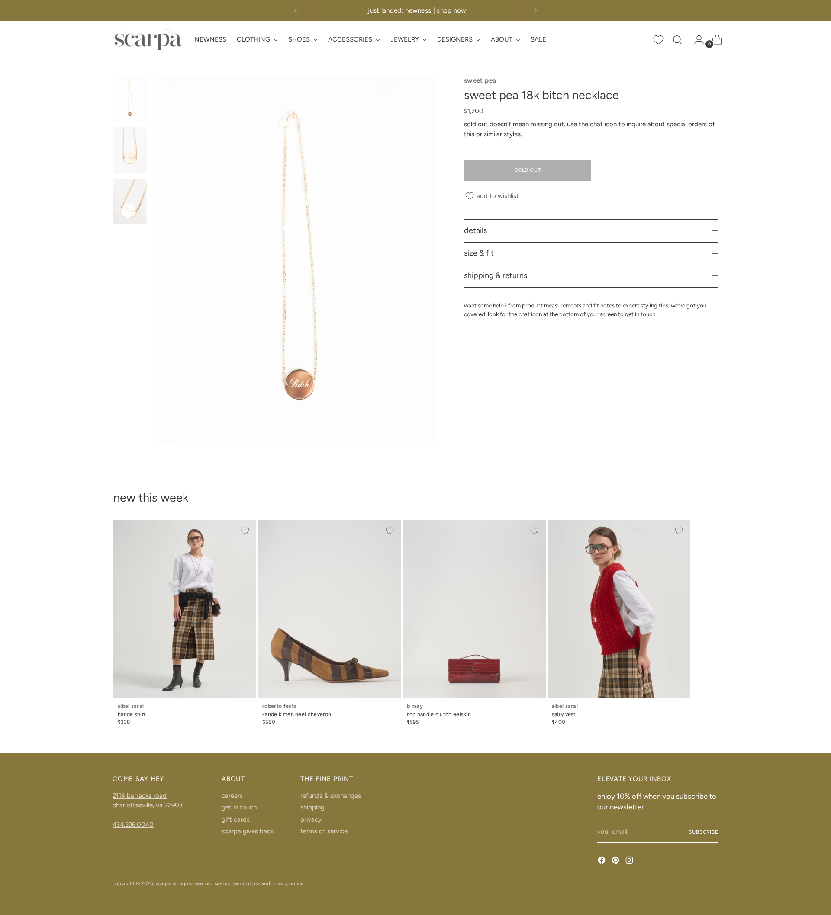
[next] (535, 10)
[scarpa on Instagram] (630, 861)
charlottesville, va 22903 (148, 805)
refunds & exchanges (330, 796)
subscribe (703, 832)
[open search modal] (677, 39)
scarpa (163, 883)
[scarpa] (147, 39)
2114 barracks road (140, 796)
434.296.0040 (133, 825)
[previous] (295, 10)
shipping (312, 807)
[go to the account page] (695, 39)
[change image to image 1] (130, 99)
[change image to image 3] (130, 202)
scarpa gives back (248, 831)
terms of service (324, 831)
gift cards (236, 819)
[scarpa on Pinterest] (616, 861)
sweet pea (480, 80)
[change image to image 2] (130, 150)
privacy (311, 819)
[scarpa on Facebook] (602, 861)
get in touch (239, 807)
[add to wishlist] (245, 531)
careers (232, 796)
